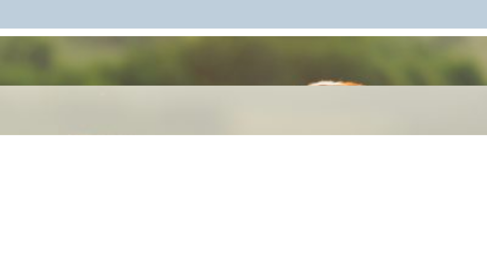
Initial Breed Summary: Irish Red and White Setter (244, 44)
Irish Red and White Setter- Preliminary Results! (243, 94)
